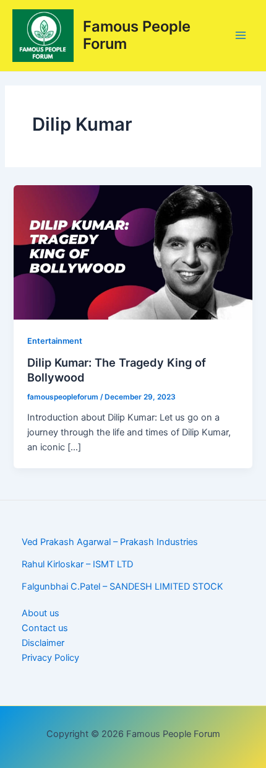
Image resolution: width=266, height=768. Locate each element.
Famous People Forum (137, 35)
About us (40, 613)
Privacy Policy (50, 657)
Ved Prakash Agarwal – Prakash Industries (110, 542)
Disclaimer (43, 642)
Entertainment (54, 341)
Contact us (45, 628)
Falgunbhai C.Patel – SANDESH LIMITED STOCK (122, 586)
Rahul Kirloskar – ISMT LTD (77, 564)
